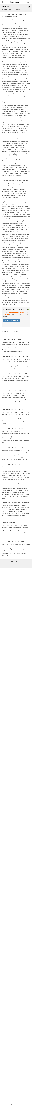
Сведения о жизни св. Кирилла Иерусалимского (15, 520)
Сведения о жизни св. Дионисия (16, 428)
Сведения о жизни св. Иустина (15, 373)
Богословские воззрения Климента (23, 1104)
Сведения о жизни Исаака (13, 541)
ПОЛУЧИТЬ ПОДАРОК (11, 320)
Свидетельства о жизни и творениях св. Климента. (13, 337)
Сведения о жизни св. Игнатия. (15, 356)
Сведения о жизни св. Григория (15, 502)
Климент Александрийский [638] (10, 1104)
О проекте (12, 561)
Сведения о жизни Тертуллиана (15, 390)
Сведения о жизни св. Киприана (16, 409)
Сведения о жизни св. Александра (11, 465)
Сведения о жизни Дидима (13, 483)
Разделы (18, 561)
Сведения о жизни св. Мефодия (15, 447)
